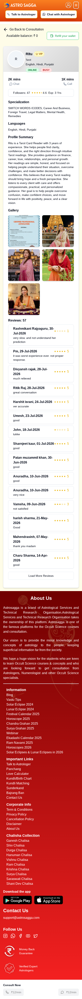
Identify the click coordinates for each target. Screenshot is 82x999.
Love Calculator (17, 773)
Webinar (12, 733)
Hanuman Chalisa (19, 855)
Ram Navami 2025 (19, 742)
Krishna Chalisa (17, 869)
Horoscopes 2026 (18, 747)
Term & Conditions (19, 809)
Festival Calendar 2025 (22, 714)
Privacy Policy (16, 814)
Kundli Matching (17, 783)
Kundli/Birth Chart (18, 778)
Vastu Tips (13, 699)
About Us (13, 828)
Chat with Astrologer (61, 14)
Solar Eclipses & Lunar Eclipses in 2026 (34, 752)
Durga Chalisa (16, 850)
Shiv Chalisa (15, 845)
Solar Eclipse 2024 (19, 704)
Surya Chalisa (16, 874)
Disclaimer (13, 824)
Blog (9, 695)
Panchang (13, 769)
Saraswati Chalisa (19, 879)
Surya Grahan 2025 (20, 728)
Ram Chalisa (15, 864)
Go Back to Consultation (27, 29)
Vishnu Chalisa (17, 859)
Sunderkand (15, 788)
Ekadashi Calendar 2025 (24, 738)
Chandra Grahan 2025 (22, 723)
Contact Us (14, 797)
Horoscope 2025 (18, 718)
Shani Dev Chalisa (19, 883)
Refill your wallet (65, 35)
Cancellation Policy (20, 819)
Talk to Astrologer (23, 14)
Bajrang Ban (15, 793)
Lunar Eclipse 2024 (20, 709)
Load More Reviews (41, 575)
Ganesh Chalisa (17, 840)
